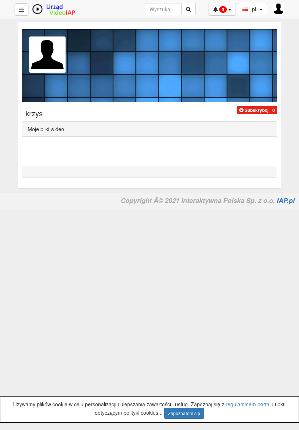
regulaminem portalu (249, 404)
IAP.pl (286, 200)
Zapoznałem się (184, 413)
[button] (254, 110)
